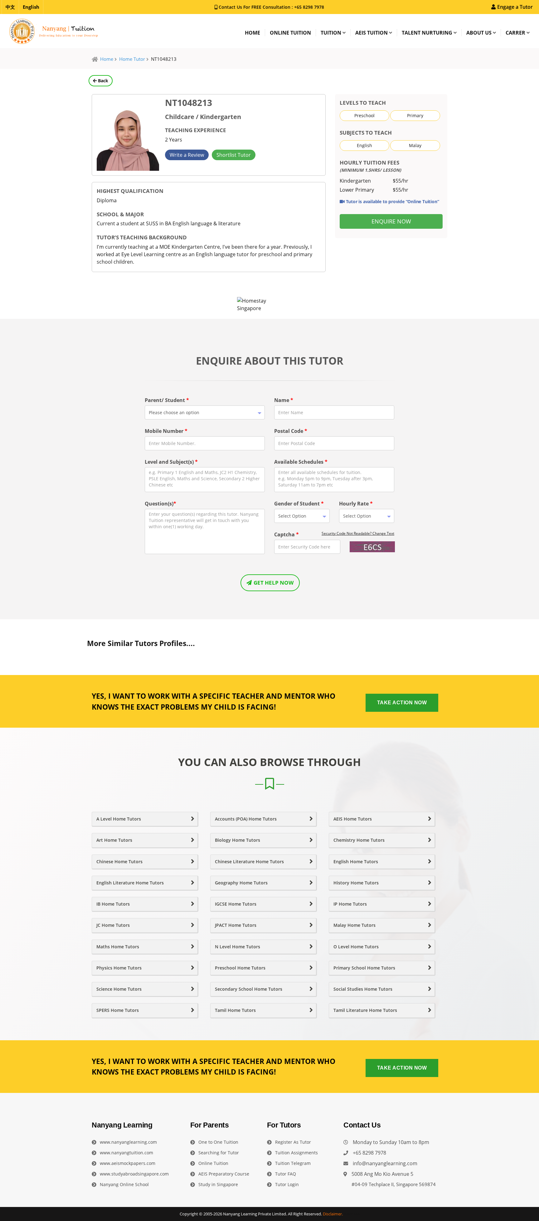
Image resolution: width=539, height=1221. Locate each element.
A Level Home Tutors (118, 819)
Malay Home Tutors (354, 925)
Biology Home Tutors (237, 840)
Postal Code (290, 431)
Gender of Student (299, 503)
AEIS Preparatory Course (223, 1174)
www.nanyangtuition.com (126, 1153)
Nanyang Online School (124, 1184)
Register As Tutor (293, 1142)
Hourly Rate (356, 503)
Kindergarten (355, 180)
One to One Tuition (218, 1142)
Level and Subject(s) (171, 461)
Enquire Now (391, 221)
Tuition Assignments (296, 1153)
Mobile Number (166, 431)
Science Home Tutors (119, 989)
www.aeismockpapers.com (127, 1163)
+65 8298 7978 (308, 7)
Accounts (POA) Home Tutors (246, 819)
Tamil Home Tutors (235, 1010)
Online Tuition (213, 1163)
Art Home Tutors (114, 840)
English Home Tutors (355, 861)
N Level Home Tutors (237, 947)
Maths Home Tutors (117, 947)
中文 (10, 7)
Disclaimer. (333, 1214)
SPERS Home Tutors (117, 1010)
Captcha (286, 534)
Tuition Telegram (293, 1163)
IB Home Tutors (113, 904)
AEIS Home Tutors (352, 819)
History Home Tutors (356, 883)
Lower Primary (357, 189)
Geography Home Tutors (241, 883)
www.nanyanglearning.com (128, 1142)
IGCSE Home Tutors (235, 904)
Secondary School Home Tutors (248, 989)
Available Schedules (301, 461)
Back (102, 81)
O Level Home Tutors (356, 947)
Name (283, 400)
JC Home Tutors (113, 925)
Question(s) (160, 503)
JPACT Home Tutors (235, 925)
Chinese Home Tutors (119, 861)
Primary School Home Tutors (364, 968)
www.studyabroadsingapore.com (134, 1174)
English (31, 7)
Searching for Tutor (218, 1153)
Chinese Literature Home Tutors (249, 861)
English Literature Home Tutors (130, 883)
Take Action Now (402, 702)
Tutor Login (287, 1184)
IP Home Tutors (350, 904)
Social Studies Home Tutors (362, 989)
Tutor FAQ (285, 1174)
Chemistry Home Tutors (359, 840)
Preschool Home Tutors (240, 968)
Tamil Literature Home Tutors (365, 1010)
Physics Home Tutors (119, 968)
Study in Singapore (218, 1184)
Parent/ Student (167, 400)
